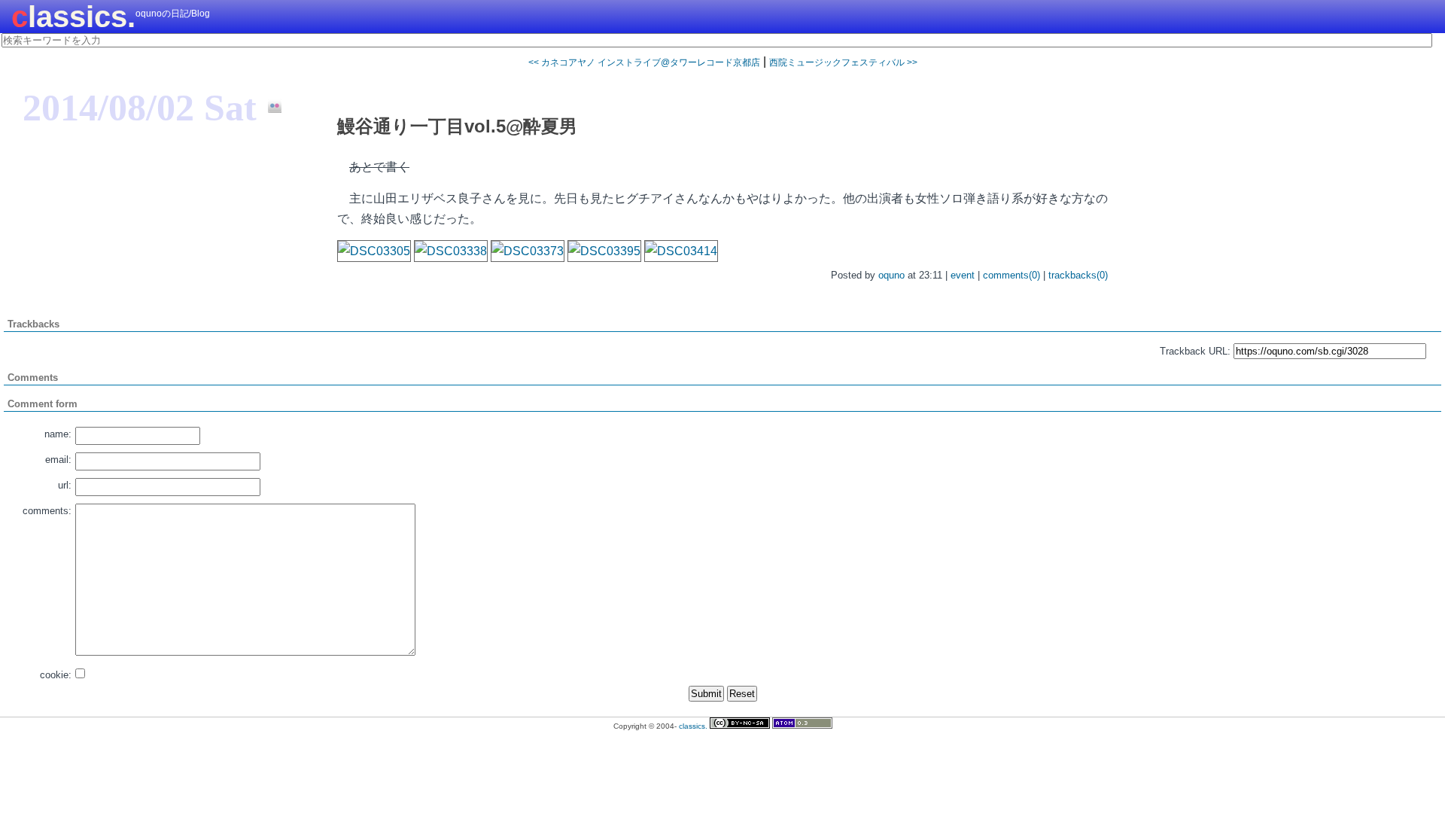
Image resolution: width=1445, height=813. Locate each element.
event (963, 275)
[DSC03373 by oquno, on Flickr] (527, 251)
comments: (47, 510)
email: (58, 459)
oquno (891, 275)
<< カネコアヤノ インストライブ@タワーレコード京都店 (644, 62)
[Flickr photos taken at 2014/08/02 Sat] (269, 107)
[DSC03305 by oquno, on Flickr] (374, 251)
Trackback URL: (1195, 351)
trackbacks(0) (1078, 275)
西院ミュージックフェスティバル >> (843, 62)
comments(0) (1011, 275)
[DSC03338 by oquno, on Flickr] (451, 251)
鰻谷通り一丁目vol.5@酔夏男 (457, 126)
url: (64, 485)
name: (57, 434)
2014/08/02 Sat (140, 108)
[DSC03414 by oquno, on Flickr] (681, 251)
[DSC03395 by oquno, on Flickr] (604, 251)
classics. (73, 16)
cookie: (55, 675)
